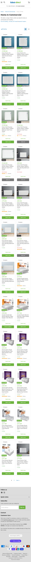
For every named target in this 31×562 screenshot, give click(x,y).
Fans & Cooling (4, 21)
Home (2, 11)
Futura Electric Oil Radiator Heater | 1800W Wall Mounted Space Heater (22, 93)
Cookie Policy (22, 556)
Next (17, 480)
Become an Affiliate (6, 555)
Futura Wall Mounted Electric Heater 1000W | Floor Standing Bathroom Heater (23, 167)
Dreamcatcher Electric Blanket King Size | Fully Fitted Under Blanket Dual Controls (7, 390)
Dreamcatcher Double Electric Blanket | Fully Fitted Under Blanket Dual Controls (22, 352)
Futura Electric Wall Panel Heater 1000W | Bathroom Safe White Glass (22, 462)
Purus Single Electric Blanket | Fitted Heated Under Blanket (7, 427)
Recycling (8, 556)
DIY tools (15, 21)
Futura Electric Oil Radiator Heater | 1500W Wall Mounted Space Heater (7, 93)
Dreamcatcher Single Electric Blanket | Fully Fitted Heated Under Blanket (7, 352)
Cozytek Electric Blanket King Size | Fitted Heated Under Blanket (23, 316)
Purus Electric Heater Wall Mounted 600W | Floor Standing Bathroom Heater (8, 243)
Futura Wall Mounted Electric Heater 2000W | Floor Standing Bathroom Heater (23, 205)
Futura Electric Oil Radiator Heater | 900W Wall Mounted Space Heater (23, 55)
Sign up (22, 507)
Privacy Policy (24, 555)
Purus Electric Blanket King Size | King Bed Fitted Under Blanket (7, 462)
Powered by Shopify (15, 559)
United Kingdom (15, 535)
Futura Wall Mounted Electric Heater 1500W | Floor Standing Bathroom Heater (8, 205)
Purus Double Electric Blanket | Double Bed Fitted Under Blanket (22, 427)
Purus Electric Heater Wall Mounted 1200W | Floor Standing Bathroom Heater (23, 243)
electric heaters (22, 21)
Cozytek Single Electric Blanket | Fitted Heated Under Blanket (22, 280)
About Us (25, 553)
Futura (3, 58)
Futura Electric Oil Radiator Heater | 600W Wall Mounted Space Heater (7, 55)
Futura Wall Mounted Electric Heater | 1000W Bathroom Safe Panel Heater (8, 129)
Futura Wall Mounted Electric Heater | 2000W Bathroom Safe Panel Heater (8, 167)
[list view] (28, 29)
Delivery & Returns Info (7, 553)
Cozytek (18, 282)
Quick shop (7, 64)
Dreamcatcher (4, 355)
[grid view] (25, 29)
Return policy (15, 556)
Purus (3, 246)
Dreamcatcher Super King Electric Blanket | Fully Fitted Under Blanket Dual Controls (22, 390)
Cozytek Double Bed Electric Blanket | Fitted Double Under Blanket (7, 316)
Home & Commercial (10, 11)
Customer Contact (17, 553)
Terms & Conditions (16, 555)
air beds (11, 21)
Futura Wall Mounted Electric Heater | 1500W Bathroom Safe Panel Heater (23, 129)
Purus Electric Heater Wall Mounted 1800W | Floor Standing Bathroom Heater (8, 280)
